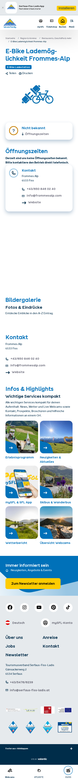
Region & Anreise (28, 39)
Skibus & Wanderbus (55, 502)
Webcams (10, 777)
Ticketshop (51, 27)
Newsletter (16, 654)
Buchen (62, 27)
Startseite (10, 39)
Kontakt (51, 646)
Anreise (50, 637)
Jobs (10, 646)
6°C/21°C (39, 777)
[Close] (3, 8)
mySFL (40, 27)
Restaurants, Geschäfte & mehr (56, 39)
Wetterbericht (16, 543)
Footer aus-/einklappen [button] (16, 749)
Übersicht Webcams (55, 543)
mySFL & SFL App (18, 502)
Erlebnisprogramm (19, 457)
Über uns (14, 637)
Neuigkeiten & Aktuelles (50, 459)
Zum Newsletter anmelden (33, 583)
